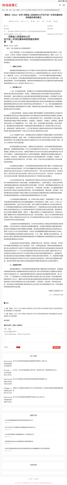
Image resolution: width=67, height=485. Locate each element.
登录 (61, 1)
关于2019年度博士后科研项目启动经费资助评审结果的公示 (30, 379)
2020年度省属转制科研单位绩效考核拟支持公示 (19, 420)
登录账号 (13, 331)
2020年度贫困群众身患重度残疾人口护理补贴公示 (19, 434)
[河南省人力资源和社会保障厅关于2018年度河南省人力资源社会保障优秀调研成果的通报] (8, 390)
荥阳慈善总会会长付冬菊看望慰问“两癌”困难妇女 (19, 441)
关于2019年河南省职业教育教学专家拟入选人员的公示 (29, 397)
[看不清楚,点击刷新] (18, 347)
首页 (3, 10)
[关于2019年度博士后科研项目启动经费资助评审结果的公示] (8, 381)
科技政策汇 (10, 5)
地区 (10, 10)
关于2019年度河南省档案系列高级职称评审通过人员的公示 (30, 361)
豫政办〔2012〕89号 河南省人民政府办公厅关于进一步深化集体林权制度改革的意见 (38, 10)
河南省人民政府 (15, 21)
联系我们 (36, 479)
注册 (65, 1)
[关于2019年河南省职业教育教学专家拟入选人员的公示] (8, 399)
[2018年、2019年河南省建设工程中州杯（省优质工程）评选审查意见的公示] (8, 372)
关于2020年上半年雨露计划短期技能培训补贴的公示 (20, 427)
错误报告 (55, 21)
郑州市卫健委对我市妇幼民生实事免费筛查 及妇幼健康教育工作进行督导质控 (27, 448)
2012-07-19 (25, 21)
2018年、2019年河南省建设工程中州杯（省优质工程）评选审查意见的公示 (35, 370)
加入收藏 (48, 21)
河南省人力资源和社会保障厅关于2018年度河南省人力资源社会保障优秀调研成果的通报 (38, 389)
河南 (7, 10)
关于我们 (30, 479)
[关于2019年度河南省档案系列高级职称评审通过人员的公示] (8, 363)
